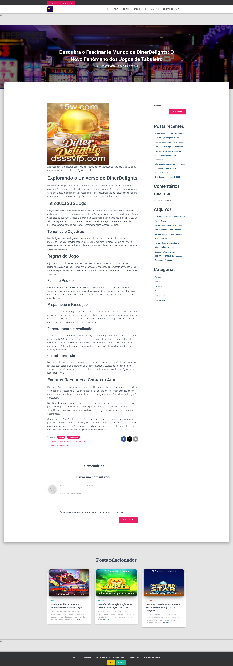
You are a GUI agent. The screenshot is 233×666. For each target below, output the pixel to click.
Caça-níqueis (154, 9)
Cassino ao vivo (140, 9)
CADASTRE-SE (67, 4)
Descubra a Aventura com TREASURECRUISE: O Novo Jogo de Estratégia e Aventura (168, 256)
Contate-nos (168, 9)
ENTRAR (53, 4)
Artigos (179, 9)
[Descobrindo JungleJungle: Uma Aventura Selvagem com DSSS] (116, 583)
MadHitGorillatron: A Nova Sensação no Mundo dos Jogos (66, 606)
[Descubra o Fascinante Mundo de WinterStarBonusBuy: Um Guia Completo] (164, 583)
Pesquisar (158, 105)
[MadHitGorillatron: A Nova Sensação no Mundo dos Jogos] (69, 583)
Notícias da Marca (152, 657)
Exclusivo (126, 9)
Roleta (116, 9)
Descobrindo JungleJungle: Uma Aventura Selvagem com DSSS (115, 606)
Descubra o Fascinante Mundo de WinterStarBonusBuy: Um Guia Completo (168, 155)
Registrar (121, 662)
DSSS (108, 9)
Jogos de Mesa (73, 437)
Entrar (111, 662)
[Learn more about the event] (116, 19)
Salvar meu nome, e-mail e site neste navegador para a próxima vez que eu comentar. (95, 512)
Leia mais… (78, 620)
